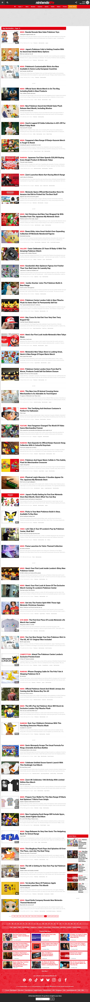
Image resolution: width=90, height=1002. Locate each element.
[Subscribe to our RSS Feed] (24, 980)
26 (17, 345)
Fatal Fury (44, 328)
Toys (40, 276)
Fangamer (40, 436)
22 (17, 436)
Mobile (52, 894)
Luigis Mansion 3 (48, 488)
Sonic (35, 99)
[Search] (7, 2)
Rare (54, 453)
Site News (36, 630)
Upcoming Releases (45, 773)
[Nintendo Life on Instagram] (53, 980)
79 (17, 379)
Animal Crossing (37, 402)
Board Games (51, 756)
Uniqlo (40, 808)
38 (76, 870)
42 (17, 630)
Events (39, 665)
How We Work (25, 927)
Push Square (13, 990)
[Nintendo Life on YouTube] (30, 980)
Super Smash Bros (37, 328)
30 (17, 876)
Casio (44, 259)
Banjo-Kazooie (37, 151)
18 (17, 328)
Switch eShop (53, 773)
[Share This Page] (76, 2)
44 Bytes (48, 986)
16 (17, 77)
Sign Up (83, 3)
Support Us (34, 927)
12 (17, 99)
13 (17, 362)
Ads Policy (63, 927)
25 (17, 682)
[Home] (15, 6)
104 (76, 880)
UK (47, 311)
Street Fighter (43, 825)
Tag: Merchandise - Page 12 (11, 28)
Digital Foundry (38, 990)
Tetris (33, 557)
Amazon (46, 203)
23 (17, 699)
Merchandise (41, 43)
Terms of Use (55, 927)
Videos (48, 539)
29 (17, 168)
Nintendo (37, 185)
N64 (42, 151)
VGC (64, 990)
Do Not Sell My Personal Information (65, 986)
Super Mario (37, 362)
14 (17, 402)
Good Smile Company (55, 242)
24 (17, 539)
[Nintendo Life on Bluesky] (48, 980)
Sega (50, 99)
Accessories (47, 894)
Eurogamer (59, 990)
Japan (46, 43)
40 (17, 734)
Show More (45, 971)
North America (48, 648)
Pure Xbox (20, 990)
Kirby (48, 242)
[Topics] (2, 2)
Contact (40, 927)
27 (17, 133)
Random (51, 168)
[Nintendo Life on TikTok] (36, 980)
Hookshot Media (23, 986)
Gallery (34, 259)
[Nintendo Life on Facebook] (65, 980)
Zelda (34, 134)
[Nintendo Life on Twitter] (42, 980)
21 (17, 453)
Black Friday (49, 134)
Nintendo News (47, 990)
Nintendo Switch (37, 168)
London (51, 665)
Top (11, 927)
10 (17, 311)
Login (80, 3)
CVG (79, 990)
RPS (83, 990)
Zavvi (44, 134)
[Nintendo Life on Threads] (59, 980)
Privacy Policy (47, 927)
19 (17, 60)
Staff (19, 927)
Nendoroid (43, 242)
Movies (39, 99)
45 (17, 202)
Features (34, 436)
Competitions (45, 665)
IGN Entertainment (36, 986)
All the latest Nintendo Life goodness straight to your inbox (45, 996)
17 (17, 419)
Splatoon (36, 276)
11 (17, 259)
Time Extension (29, 990)
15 (17, 185)
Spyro (48, 825)
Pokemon (35, 43)
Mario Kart (45, 185)
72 (76, 889)
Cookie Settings (77, 927)
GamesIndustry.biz (71, 990)
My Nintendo (37, 225)
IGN (53, 990)
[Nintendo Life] (45, 2)
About (15, 927)
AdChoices (54, 986)
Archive (69, 927)
